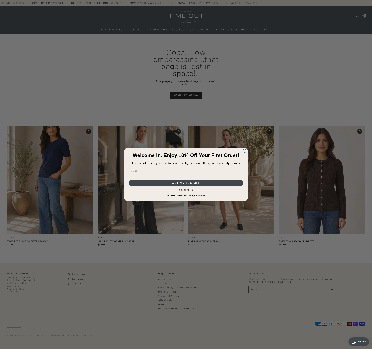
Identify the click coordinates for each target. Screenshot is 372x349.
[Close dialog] (244, 151)
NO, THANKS (186, 190)
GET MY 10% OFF (186, 182)
